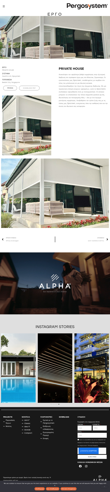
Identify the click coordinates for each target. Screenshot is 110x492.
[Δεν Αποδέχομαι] (104, 486)
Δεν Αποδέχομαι (52, 489)
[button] (29, 88)
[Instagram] (86, 466)
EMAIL (80, 432)
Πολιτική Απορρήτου (69, 489)
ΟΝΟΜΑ (81, 424)
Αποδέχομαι (40, 489)
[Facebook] (80, 466)
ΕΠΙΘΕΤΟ (96, 424)
